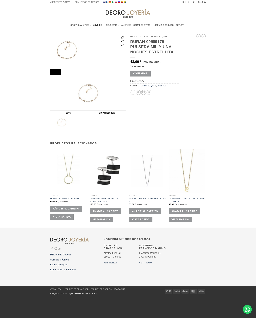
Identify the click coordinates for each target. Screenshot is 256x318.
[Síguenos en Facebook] (52, 248)
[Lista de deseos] (194, 2)
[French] (107, 2)
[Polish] (116, 2)
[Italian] (113, 2)
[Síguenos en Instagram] (56, 248)
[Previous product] (203, 36)
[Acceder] (188, 2)
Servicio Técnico (164, 25)
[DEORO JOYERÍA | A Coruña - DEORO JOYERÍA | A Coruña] (128, 13)
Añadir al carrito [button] (66, 208)
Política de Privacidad (77, 289)
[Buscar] (183, 2)
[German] (110, 2)
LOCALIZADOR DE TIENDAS (86, 2)
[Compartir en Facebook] (133, 92)
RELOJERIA (111, 25)
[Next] (205, 188)
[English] (104, 2)
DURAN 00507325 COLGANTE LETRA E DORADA (187, 200)
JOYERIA (97, 25)
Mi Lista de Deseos (60, 254)
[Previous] (50, 188)
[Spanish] (122, 2)
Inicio (133, 37)
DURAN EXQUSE (159, 37)
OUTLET (180, 25)
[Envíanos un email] (59, 248)
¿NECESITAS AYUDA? (60, 2)
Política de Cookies (101, 289)
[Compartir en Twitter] (138, 92)
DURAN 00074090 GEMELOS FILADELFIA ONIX (104, 200)
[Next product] (198, 36)
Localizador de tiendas (63, 269)
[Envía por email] (143, 92)
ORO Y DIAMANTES (79, 25)
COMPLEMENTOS (141, 25)
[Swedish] (125, 2)
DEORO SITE (119, 289)
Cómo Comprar (59, 264)
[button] (202, 2)
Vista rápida (62, 217)
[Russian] (119, 2)
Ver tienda (110, 263)
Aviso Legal (56, 289)
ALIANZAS (126, 25)
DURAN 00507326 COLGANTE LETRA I (147, 200)
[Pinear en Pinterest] (149, 92)
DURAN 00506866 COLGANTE (65, 198)
